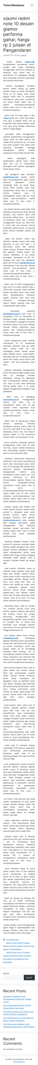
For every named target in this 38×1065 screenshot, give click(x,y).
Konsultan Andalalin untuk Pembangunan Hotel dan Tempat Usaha (17, 999)
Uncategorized (12, 940)
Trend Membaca (13, 5)
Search (6, 973)
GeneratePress (19, 1062)
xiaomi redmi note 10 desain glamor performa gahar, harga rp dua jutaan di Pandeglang (19, 946)
